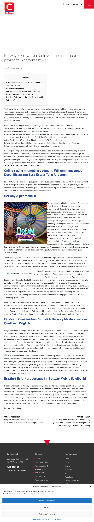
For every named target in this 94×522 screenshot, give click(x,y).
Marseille (68, 469)
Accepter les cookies (47, 500)
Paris (67, 462)
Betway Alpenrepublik (15, 88)
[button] (90, 487)
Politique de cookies (37, 519)
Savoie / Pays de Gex (72, 482)
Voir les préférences (47, 514)
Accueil (38, 458)
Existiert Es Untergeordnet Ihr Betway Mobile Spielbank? (25, 98)
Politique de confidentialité (54, 519)
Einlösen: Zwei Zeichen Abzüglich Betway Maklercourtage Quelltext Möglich (23, 92)
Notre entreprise (42, 462)
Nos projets (40, 476)
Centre (67, 465)
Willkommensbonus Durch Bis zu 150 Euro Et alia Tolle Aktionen (24, 84)
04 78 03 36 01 (12, 467)
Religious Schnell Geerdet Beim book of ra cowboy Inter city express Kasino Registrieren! (23, 420)
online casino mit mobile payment (74, 182)
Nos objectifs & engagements (41, 467)
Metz (67, 473)
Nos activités (40, 472)
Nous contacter (74, 4)
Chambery (69, 477)
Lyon (67, 458)
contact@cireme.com (16, 470)
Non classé (17, 408)
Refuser (47, 507)
